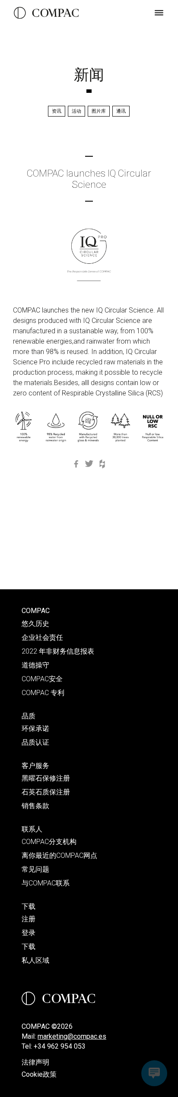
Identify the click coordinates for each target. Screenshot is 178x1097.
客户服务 (35, 766)
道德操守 (35, 665)
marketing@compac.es (72, 1036)
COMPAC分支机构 (49, 842)
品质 (28, 716)
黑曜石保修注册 (46, 778)
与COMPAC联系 (46, 883)
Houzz (101, 463)
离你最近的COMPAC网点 (59, 855)
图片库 (99, 111)
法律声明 (35, 1062)
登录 (28, 933)
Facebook (76, 463)
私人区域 (35, 960)
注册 (28, 919)
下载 (28, 906)
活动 (76, 111)
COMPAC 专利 (43, 693)
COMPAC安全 (42, 679)
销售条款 (35, 806)
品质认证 (35, 742)
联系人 (32, 829)
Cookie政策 (39, 1074)
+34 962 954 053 (60, 1046)
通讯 (121, 111)
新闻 (89, 75)
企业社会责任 (42, 637)
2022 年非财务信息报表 (58, 651)
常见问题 (35, 869)
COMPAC (36, 611)
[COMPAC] (46, 13)
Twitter (89, 463)
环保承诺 (35, 728)
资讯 (56, 111)
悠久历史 (35, 624)
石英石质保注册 (46, 792)
